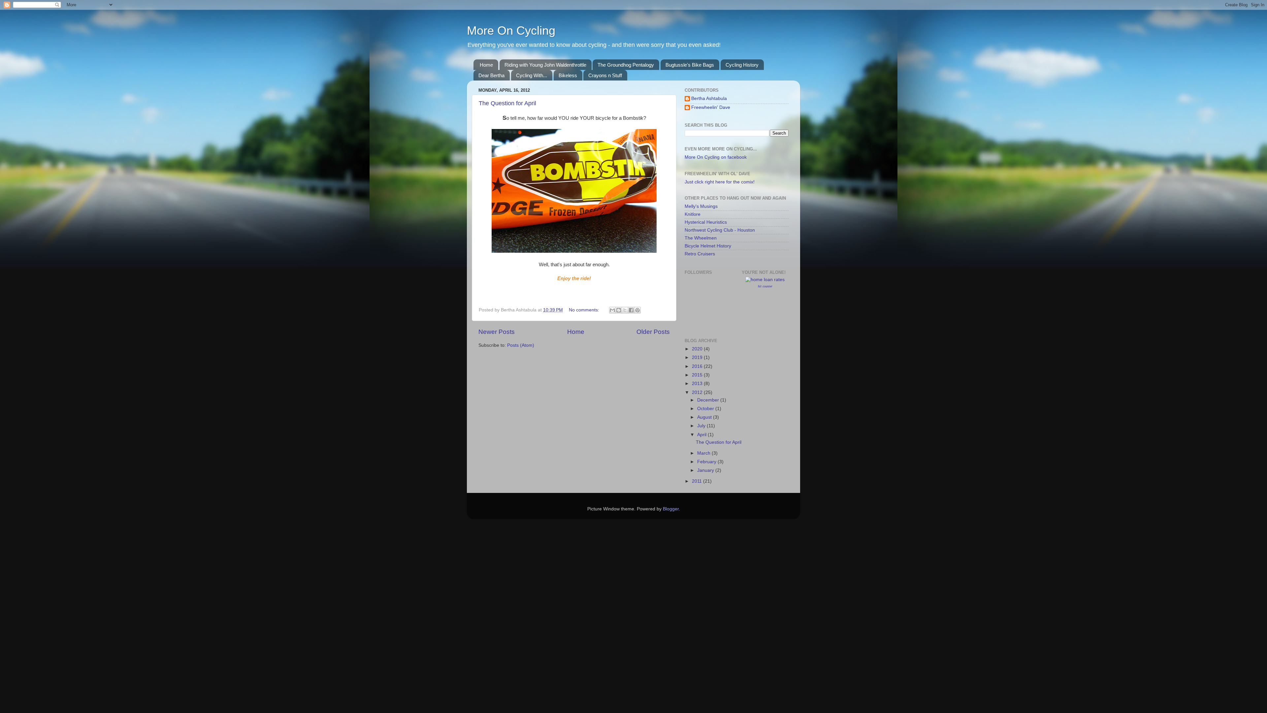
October (706, 408)
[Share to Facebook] (631, 310)
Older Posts (653, 331)
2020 (698, 348)
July (702, 425)
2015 (698, 375)
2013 (698, 383)
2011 (697, 481)
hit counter (765, 286)
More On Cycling (511, 30)
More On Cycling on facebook (716, 157)
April (702, 434)
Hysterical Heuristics (706, 222)
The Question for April (507, 103)
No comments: (585, 310)
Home (486, 65)
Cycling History (742, 65)
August (705, 417)
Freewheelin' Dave (710, 107)
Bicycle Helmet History (708, 245)
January (706, 470)
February (707, 461)
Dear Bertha (491, 75)
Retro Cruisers (700, 253)
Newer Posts (496, 331)
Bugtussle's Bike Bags (690, 65)
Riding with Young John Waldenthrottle (545, 65)
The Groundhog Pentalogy (626, 65)
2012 (698, 392)
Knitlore (692, 214)
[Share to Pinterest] (637, 310)
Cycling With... (531, 75)
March (704, 453)
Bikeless (568, 75)
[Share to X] (625, 310)
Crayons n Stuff (605, 75)
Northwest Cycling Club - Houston (720, 230)
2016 (698, 366)
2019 (698, 357)
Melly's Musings (701, 206)
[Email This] (612, 310)
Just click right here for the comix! (720, 181)
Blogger (671, 508)
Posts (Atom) (520, 345)
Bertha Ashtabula (709, 98)
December (708, 400)
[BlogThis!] (618, 310)
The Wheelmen (701, 238)
